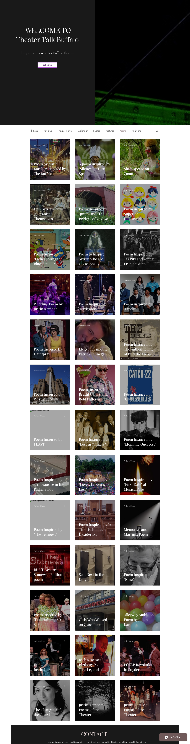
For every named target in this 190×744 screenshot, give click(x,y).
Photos (96, 130)
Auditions (136, 130)
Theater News (65, 130)
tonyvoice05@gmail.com (135, 742)
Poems (122, 130)
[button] (157, 131)
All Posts (34, 130)
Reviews (48, 130)
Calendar (83, 130)
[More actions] (65, 145)
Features (110, 130)
